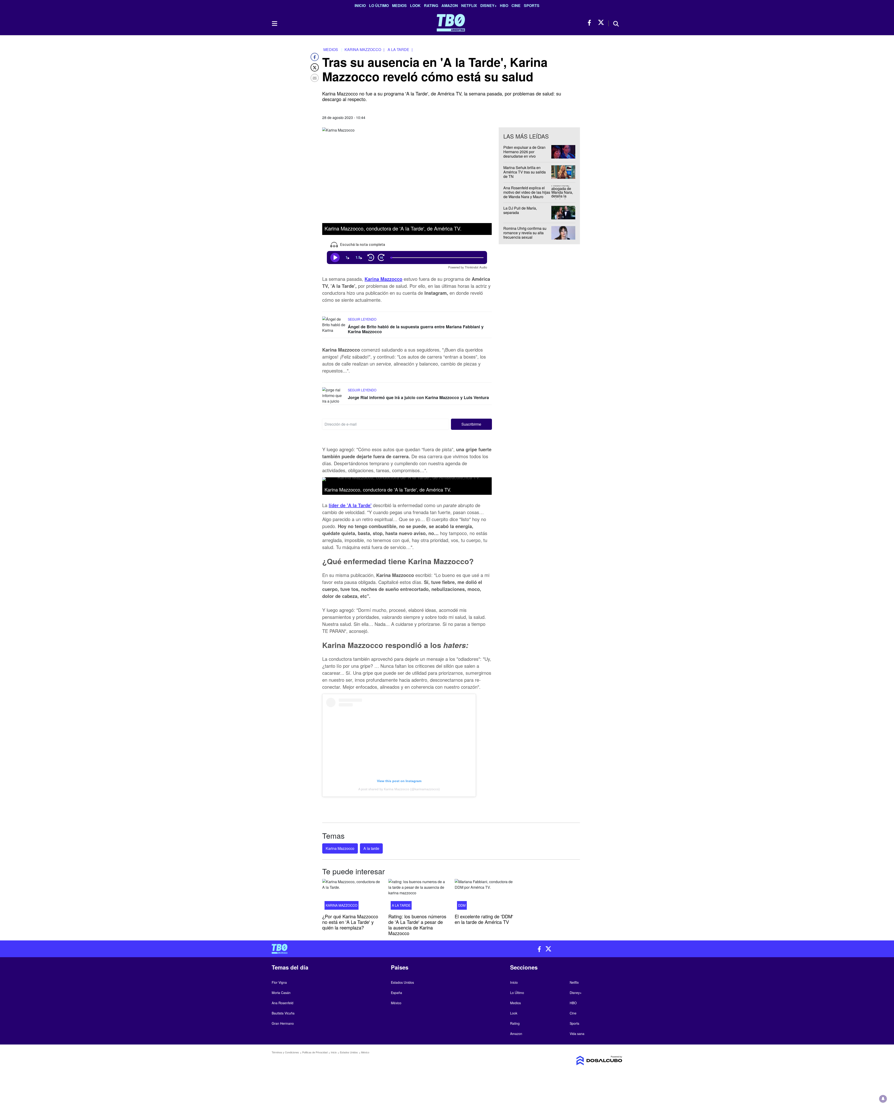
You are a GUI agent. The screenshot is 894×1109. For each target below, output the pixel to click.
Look (415, 5)
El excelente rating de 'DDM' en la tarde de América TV (484, 919)
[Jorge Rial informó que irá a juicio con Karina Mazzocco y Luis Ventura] (333, 396)
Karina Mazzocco (340, 848)
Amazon (449, 5)
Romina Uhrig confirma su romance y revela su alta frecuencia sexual (524, 233)
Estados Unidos (402, 982)
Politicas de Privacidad (315, 1052)
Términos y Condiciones (285, 1052)
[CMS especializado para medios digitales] (581, 1060)
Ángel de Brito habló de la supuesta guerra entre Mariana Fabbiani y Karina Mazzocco (416, 329)
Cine (516, 5)
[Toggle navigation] (274, 23)
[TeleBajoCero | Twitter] (601, 23)
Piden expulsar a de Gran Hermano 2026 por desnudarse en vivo (524, 152)
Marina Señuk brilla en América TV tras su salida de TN (524, 172)
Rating (431, 5)
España (396, 992)
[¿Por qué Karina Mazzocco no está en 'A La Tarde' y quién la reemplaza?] (351, 895)
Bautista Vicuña (283, 1013)
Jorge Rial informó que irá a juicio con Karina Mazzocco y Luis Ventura (418, 397)
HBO (504, 5)
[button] (471, 424)
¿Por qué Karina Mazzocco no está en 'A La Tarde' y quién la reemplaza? (350, 922)
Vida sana (577, 1033)
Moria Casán (281, 992)
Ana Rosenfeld (282, 1002)
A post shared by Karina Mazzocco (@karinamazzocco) (399, 789)
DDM (462, 905)
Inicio (360, 5)
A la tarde (371, 848)
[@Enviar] (315, 78)
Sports (531, 5)
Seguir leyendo (362, 319)
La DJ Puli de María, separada (520, 210)
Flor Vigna (279, 982)
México (396, 1002)
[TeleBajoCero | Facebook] (591, 23)
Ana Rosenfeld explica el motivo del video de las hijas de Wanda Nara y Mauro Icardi (526, 194)
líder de (350, 505)
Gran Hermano (283, 1023)
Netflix (469, 5)
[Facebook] (315, 57)
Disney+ (488, 5)
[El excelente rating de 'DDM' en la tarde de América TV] (484, 895)
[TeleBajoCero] (358, 949)
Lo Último (379, 5)
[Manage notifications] (883, 1098)
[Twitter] (315, 67)
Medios (399, 5)
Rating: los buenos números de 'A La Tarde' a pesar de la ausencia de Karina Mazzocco (417, 924)
